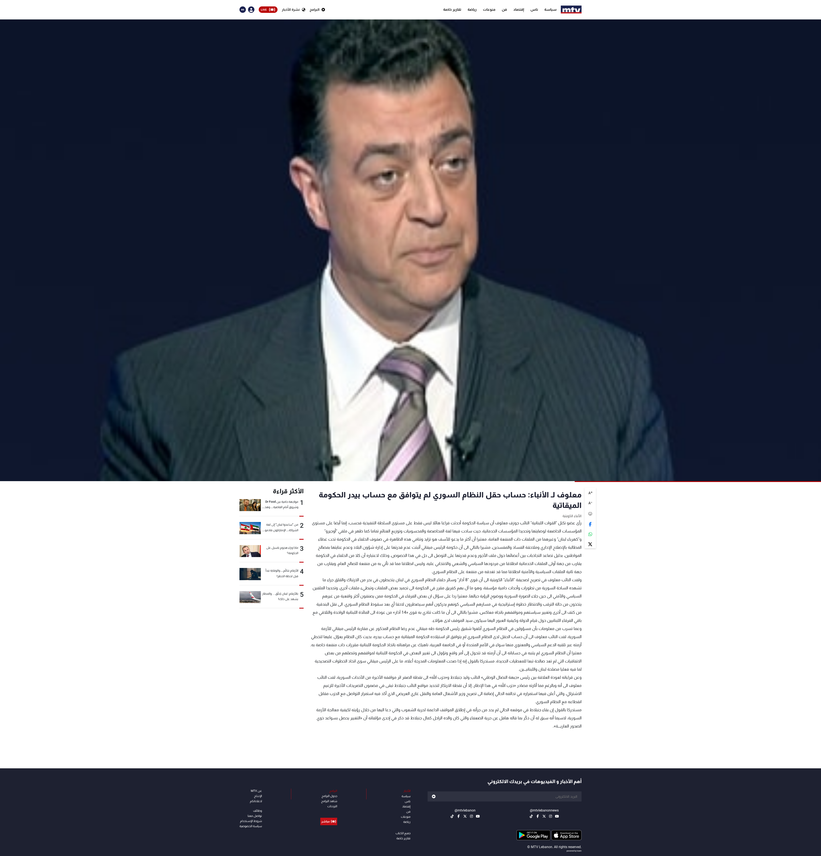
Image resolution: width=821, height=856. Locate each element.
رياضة (472, 9)
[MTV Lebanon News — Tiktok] (531, 816)
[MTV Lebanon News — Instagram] (550, 816)
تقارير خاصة (452, 9)
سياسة (550, 9)
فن (504, 9)
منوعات (489, 9)
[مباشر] (328, 811)
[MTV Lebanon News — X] (544, 816)
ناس (534, 9)
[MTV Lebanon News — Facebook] (538, 816)
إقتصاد (518, 9)
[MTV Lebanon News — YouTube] (557, 816)
